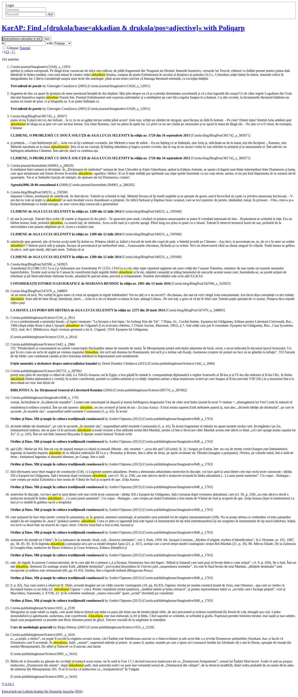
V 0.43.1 (8, 684)
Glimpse (13, 48)
